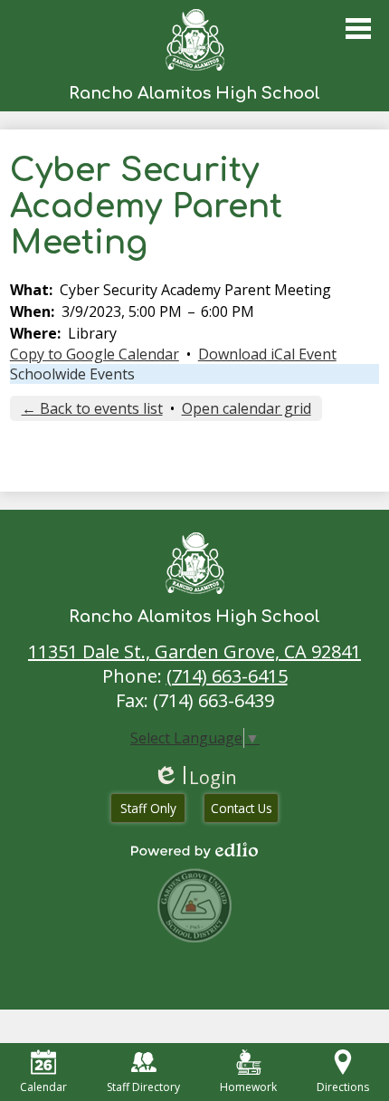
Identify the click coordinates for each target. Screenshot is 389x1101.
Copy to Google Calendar (94, 354)
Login (195, 777)
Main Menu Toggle (358, 28)
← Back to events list (92, 408)
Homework (248, 1087)
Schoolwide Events (72, 374)
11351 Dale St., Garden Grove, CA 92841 (194, 651)
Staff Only (148, 808)
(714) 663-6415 (227, 676)
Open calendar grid (246, 408)
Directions (343, 1087)
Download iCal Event (267, 354)
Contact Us (241, 808)
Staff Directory (143, 1087)
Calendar (43, 1087)
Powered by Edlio (194, 850)
